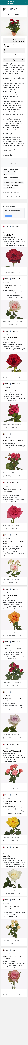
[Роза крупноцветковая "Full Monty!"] (14, 505)
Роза (6, 9)
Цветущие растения (9, 174)
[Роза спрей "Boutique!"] (14, 766)
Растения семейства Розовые (11, 180)
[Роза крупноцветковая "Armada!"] (14, 870)
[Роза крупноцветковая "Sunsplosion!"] (14, 612)
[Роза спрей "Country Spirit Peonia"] (14, 558)
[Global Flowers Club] (11, 2)
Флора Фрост (16, 9)
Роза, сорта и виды (9, 187)
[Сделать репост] (17, 196)
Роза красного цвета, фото (11, 185)
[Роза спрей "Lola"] (14, 405)
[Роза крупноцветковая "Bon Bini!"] (14, 817)
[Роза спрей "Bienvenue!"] (14, 663)
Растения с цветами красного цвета (13, 182)
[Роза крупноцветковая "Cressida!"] (14, 972)
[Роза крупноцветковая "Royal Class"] (14, 249)
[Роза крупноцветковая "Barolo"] (14, 354)
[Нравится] (4, 196)
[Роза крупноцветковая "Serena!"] (14, 301)
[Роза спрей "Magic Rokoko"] (14, 455)
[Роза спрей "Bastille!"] (14, 921)
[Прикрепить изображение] (5, 213)
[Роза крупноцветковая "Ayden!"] (14, 715)
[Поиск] (25, 2)
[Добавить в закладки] (20, 196)
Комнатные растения (9, 171)
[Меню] (3, 2)
